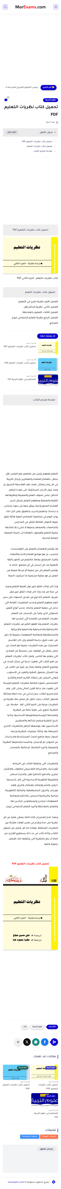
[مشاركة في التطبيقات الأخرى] (18, 1042)
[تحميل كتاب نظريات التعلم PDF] (48, 364)
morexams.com (16, 1182)
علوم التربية (50, 100)
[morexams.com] (30, 7)
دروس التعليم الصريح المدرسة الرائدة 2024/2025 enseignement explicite (21, 87)
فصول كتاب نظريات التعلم (39, 146)
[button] (44, 1042)
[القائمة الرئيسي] (56, 7)
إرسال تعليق (46, 1149)
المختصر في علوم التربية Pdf (22, 379)
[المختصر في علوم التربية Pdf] (48, 381)
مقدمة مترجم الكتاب (42, 151)
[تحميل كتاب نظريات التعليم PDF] (48, 348)
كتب (25, 1027)
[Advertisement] (30, 50)
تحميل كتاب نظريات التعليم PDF (37, 142)
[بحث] (5, 7)
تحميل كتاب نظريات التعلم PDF (20, 363)
